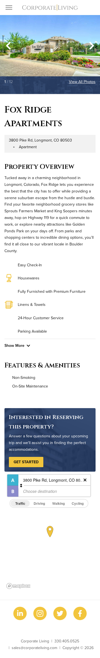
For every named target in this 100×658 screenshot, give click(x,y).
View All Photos (82, 81)
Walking (58, 503)
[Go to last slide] (8, 45)
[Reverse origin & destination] (21, 485)
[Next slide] (91, 45)
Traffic (20, 503)
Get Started (26, 462)
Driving (39, 503)
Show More (14, 345)
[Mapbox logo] (18, 586)
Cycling (78, 503)
